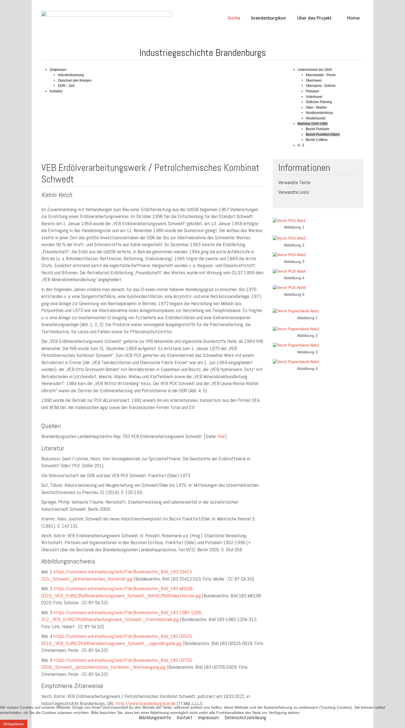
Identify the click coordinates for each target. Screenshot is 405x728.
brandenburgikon (268, 18)
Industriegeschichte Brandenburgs (202, 52)
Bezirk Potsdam (317, 129)
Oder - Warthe (316, 107)
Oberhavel (314, 80)
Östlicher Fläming (319, 102)
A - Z (301, 145)
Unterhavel (314, 97)
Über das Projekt (314, 18)
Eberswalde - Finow (321, 75)
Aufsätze (56, 91)
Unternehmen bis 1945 (315, 70)
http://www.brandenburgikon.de (145, 703)
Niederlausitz (316, 118)
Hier (221, 436)
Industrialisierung (71, 75)
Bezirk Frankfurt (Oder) (323, 134)
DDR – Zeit (66, 86)
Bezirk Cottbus (317, 140)
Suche (234, 18)
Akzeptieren (13, 724)
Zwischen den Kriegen (74, 80)
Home (353, 18)
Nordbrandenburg (319, 113)
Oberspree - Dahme (321, 86)
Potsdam (312, 91)
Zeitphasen (58, 70)
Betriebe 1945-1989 (313, 124)
